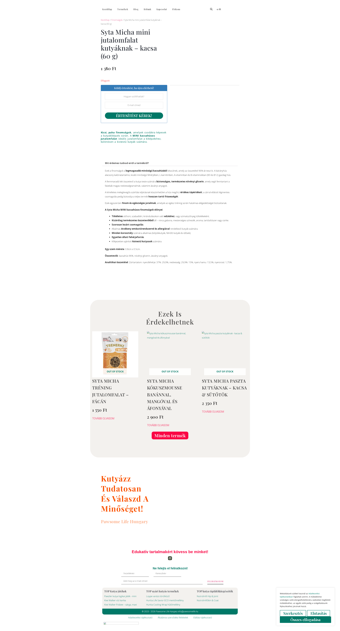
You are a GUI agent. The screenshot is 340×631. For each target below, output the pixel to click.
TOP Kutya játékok (115, 591)
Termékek (122, 9)
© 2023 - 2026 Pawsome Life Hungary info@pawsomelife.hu (170, 611)
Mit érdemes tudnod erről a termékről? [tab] (127, 163)
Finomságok (116, 20)
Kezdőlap (107, 9)
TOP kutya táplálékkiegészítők (215, 591)
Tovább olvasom (103, 418)
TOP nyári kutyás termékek (162, 591)
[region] (305, 607)
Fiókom (176, 9)
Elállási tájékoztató (202, 617)
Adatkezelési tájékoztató (140, 617)
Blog (135, 9)
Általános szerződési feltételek (173, 617)
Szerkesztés (293, 613)
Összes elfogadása (305, 619)
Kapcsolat (161, 9)
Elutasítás (319, 613)
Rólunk (147, 9)
